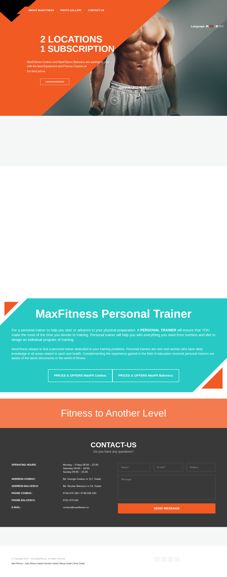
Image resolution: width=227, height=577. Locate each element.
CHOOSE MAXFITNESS (54, 82)
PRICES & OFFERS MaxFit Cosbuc (80, 375)
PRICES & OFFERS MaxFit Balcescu (145, 375)
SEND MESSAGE (167, 508)
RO (220, 26)
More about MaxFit (113, 270)
